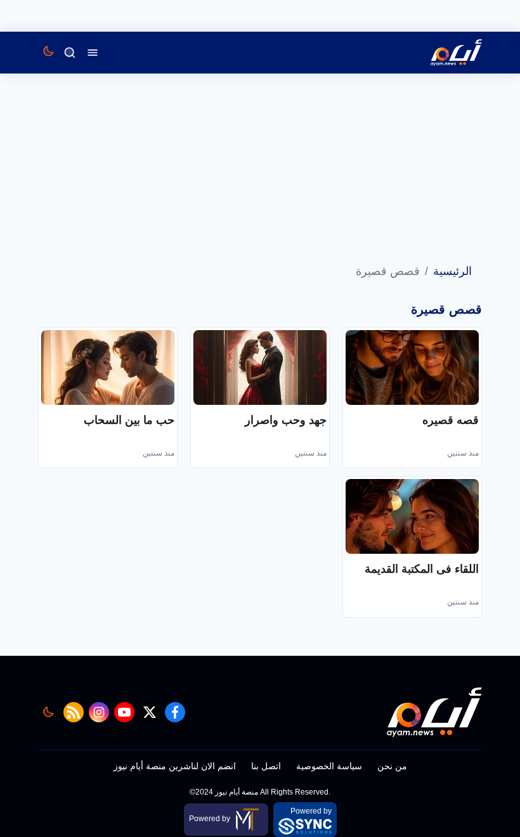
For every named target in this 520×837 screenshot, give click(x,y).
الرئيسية (452, 271)
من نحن (392, 766)
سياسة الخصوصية (329, 766)
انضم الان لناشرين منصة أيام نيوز (175, 766)
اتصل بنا (266, 766)
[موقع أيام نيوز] (442, 52)
